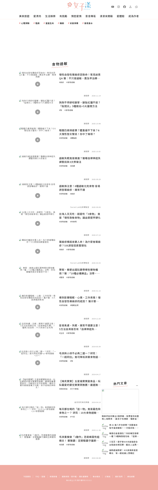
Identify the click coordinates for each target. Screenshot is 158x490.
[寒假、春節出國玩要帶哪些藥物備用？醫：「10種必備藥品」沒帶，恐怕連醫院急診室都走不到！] (37, 279)
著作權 (74, 476)
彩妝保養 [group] (74, 23)
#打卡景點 (74, 389)
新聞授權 (53, 476)
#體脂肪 (73, 138)
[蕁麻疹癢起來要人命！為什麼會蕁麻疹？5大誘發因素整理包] (37, 251)
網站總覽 (131, 476)
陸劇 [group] (37, 23)
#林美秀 (73, 221)
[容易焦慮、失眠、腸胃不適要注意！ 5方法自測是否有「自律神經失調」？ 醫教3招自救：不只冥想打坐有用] (37, 335)
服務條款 (65, 476)
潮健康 (86, 95)
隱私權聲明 (83, 476)
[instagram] (118, 6)
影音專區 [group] (91, 16)
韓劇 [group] (62, 23)
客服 (43, 476)
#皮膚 (72, 166)
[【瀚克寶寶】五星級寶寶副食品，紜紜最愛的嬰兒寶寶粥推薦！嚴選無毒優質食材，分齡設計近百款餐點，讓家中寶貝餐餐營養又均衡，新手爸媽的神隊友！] (37, 390)
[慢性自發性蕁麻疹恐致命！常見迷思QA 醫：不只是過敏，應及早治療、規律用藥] (37, 84)
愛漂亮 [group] (37, 16)
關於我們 (119, 476)
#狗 (60, 110)
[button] (136, 6)
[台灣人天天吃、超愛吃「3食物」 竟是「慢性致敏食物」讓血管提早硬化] (37, 223)
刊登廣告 (27, 476)
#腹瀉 (61, 277)
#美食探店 (63, 389)
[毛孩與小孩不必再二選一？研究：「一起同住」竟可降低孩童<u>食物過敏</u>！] (37, 362)
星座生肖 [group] (50, 23)
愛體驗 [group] (121, 16)
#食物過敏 (70, 82)
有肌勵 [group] (63, 16)
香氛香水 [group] (88, 23)
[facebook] (124, 6)
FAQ (37, 476)
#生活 (61, 333)
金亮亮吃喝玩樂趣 (81, 402)
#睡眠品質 (74, 305)
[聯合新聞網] (69, 5)
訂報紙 (107, 476)
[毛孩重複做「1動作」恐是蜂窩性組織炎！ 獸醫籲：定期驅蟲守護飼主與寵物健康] (37, 446)
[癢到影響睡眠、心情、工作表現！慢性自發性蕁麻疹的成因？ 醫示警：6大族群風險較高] (37, 307)
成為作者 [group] (133, 16)
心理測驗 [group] (25, 23)
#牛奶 (72, 416)
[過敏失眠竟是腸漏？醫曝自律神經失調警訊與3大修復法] (37, 167)
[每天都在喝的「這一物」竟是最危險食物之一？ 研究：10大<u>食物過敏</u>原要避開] (37, 418)
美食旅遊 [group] (24, 16)
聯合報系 (96, 476)
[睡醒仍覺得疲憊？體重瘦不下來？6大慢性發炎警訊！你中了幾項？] (37, 139)
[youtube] (112, 6)
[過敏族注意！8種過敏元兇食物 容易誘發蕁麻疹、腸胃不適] (37, 195)
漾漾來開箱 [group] (106, 16)
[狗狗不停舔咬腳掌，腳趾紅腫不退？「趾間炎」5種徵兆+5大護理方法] (37, 112)
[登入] (130, 6)
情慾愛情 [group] (76, 16)
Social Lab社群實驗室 (79, 263)
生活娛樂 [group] (50, 16)
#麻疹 (61, 82)
